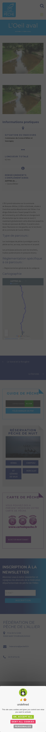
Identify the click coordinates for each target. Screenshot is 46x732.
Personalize (23, 726)
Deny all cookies (23, 722)
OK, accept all (23, 717)
